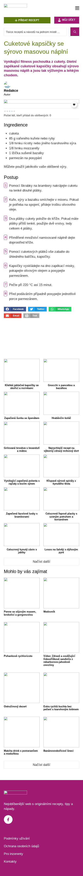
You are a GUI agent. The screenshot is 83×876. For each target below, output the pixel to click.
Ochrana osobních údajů (21, 846)
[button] (15, 309)
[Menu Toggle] (77, 8)
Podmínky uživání (17, 838)
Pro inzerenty (13, 854)
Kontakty (10, 861)
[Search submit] (74, 31)
